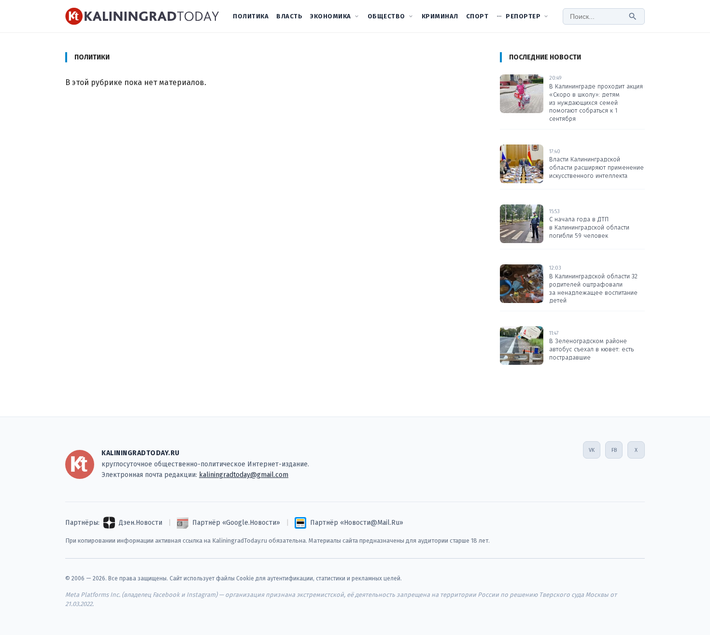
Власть (289, 16)
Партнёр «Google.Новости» (236, 523)
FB (614, 450)
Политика (251, 16)
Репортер (523, 16)
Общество (386, 16)
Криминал (440, 16)
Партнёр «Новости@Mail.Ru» (356, 523)
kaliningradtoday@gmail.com (243, 475)
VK (592, 450)
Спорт (477, 16)
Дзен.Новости (140, 523)
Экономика (330, 16)
